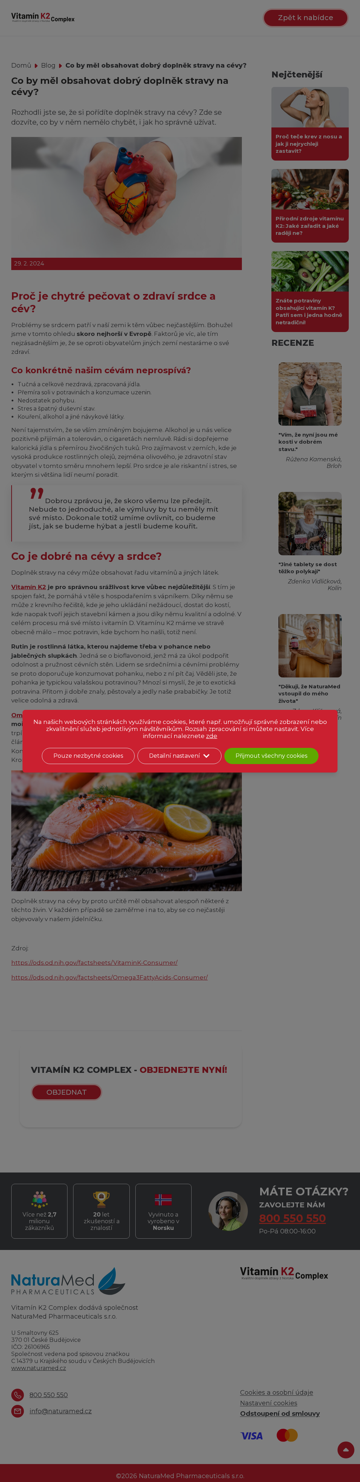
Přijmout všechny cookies (271, 755)
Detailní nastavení (174, 755)
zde (211, 735)
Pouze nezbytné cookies (88, 755)
